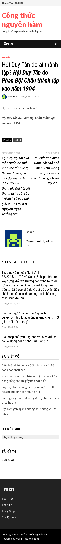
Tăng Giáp (8, 511)
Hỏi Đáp (6, 57)
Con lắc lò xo (10, 517)
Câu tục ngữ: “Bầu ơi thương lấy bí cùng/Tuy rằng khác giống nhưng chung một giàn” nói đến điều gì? (30, 317)
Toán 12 (7, 505)
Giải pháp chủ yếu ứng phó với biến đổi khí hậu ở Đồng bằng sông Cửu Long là (29, 339)
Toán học (7, 498)
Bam (36, 538)
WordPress (22, 538)
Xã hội (17, 139)
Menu (9, 43)
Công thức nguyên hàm (22, 20)
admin (14, 96)
